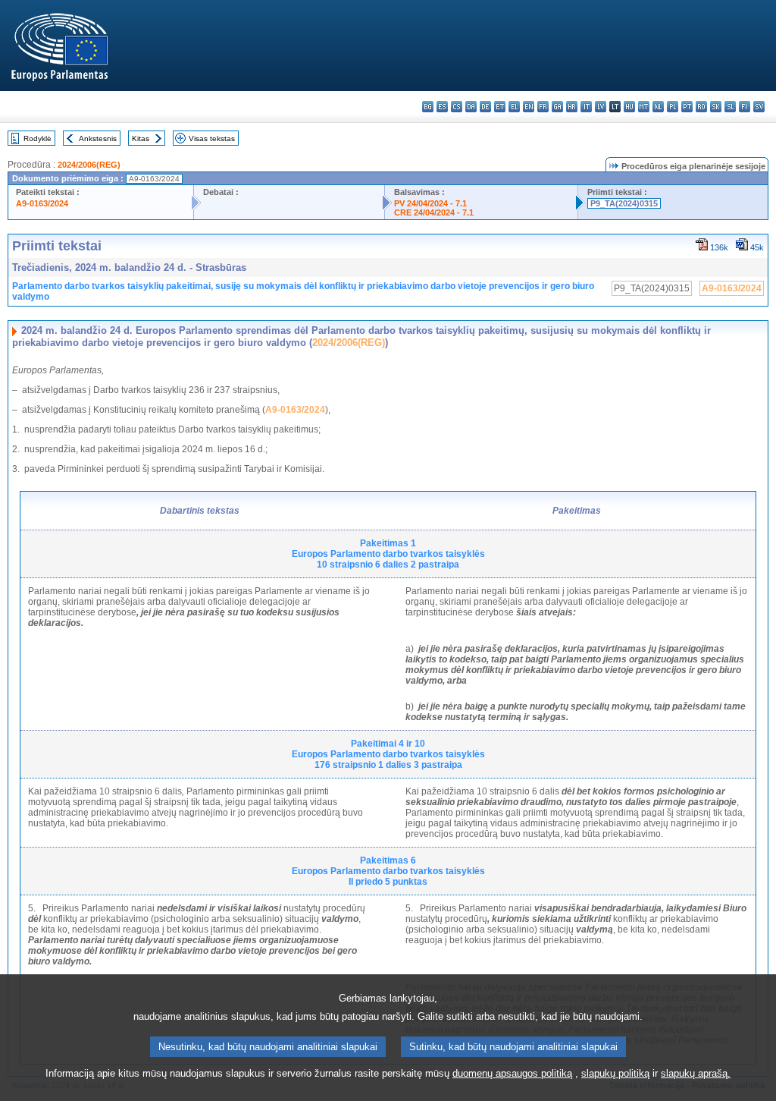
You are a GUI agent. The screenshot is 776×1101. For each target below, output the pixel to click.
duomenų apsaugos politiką (512, 1073)
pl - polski (672, 106)
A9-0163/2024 (42, 203)
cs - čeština (456, 106)
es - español (442, 106)
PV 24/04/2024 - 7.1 (430, 203)
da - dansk (471, 106)
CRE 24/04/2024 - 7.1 (434, 212)
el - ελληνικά (514, 106)
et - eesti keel (499, 106)
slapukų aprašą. (696, 1073)
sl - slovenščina (730, 106)
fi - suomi (744, 106)
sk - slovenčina (715, 106)
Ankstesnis (98, 138)
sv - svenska (759, 106)
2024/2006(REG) (89, 164)
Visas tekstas (212, 138)
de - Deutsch (485, 106)
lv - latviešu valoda (600, 106)
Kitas (140, 138)
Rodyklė (37, 138)
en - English (528, 106)
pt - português (687, 106)
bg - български (427, 106)
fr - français (543, 106)
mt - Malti (643, 106)
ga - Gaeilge (557, 106)
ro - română (701, 106)
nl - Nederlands (658, 106)
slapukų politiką (615, 1073)
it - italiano (586, 106)
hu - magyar (629, 106)
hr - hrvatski (571, 106)
